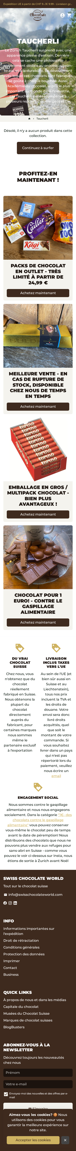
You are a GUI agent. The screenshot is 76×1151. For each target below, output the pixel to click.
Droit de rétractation (21, 941)
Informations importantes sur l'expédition (28, 931)
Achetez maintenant (38, 293)
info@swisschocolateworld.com (33, 895)
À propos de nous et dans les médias (34, 1000)
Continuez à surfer (38, 148)
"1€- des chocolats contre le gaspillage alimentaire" (39, 820)
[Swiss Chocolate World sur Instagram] (10, 903)
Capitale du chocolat (21, 1007)
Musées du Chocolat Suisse (26, 1013)
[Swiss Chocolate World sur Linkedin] (15, 903)
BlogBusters (13, 1027)
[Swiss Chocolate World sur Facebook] (5, 903)
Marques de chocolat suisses (27, 1020)
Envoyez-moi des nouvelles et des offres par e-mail (38, 1095)
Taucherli (42, 118)
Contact (10, 968)
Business (11, 975)
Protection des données (24, 954)
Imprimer (11, 961)
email (56, 776)
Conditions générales (21, 947)
